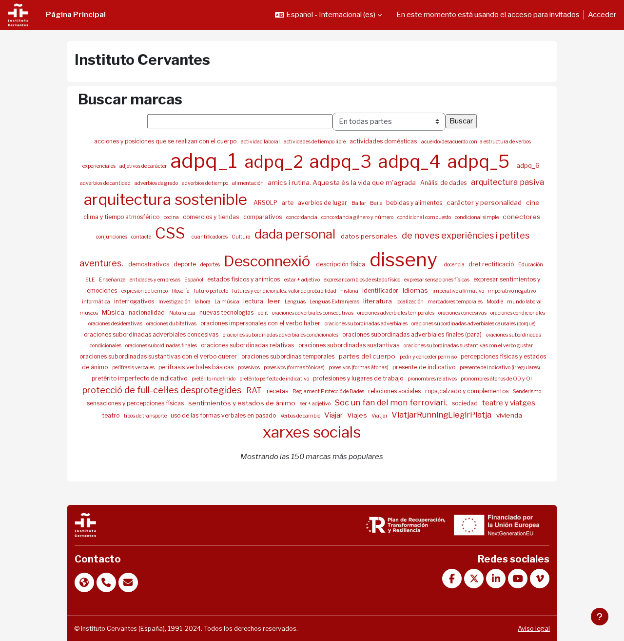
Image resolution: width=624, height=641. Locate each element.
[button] (328, 15)
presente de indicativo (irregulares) (500, 367)
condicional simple (477, 217)
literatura (378, 301)
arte (288, 202)
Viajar (334, 415)
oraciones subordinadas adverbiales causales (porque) (473, 323)
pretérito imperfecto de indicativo (140, 378)
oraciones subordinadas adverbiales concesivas (152, 334)
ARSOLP (266, 202)
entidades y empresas (155, 280)
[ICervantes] (85, 524)
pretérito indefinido (214, 379)
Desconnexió (268, 261)
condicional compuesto (424, 217)
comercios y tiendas (211, 216)
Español (194, 280)
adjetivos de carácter (143, 166)
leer (275, 301)
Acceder (602, 14)
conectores (522, 216)
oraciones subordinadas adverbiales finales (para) (412, 334)
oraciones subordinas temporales (288, 356)
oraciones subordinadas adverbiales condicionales (281, 335)
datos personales (370, 236)
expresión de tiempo (145, 291)
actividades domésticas (384, 141)
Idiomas (416, 290)
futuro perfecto (211, 291)
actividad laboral (261, 142)
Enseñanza (113, 280)
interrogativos (135, 301)
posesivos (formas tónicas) (295, 367)
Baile (376, 203)
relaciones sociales (395, 391)
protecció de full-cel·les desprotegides (162, 390)
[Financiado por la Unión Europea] (495, 524)
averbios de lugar (323, 202)
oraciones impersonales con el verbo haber (261, 323)
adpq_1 (206, 161)
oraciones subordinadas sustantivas (349, 345)
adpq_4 (411, 161)
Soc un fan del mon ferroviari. (391, 402)
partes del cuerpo (368, 356)
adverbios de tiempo (205, 183)
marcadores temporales (456, 302)
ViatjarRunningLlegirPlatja (442, 415)
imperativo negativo (512, 291)
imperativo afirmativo (458, 291)
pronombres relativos (433, 379)
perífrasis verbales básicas (196, 367)
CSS (172, 233)
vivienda (509, 415)
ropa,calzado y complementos (467, 391)
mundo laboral (524, 302)
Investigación (175, 302)
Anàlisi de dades (444, 182)
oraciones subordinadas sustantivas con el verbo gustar (468, 345)
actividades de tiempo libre (315, 142)
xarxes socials (312, 432)
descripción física (341, 264)
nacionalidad (147, 312)
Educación (530, 264)
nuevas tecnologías (227, 312)
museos (89, 313)
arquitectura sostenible (167, 199)
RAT (255, 390)
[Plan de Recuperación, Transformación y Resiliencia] (405, 524)
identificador (381, 290)
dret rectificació (491, 264)
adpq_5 (480, 161)
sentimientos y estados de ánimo (242, 403)
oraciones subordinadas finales (161, 345)
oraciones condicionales (517, 313)
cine (533, 202)
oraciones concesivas (463, 313)
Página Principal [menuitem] (76, 14)
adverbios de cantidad (106, 183)
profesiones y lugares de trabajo (359, 378)
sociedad (465, 403)
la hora (203, 302)
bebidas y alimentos (415, 202)
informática (96, 302)
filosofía (181, 291)
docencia (455, 264)
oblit (263, 313)
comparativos (263, 216)
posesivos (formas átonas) (359, 367)
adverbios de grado (157, 183)
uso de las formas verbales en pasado (224, 415)
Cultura (242, 237)
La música (227, 302)
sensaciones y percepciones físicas (136, 403)
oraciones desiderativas (115, 323)
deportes (210, 264)
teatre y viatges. (509, 403)
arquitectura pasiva (507, 182)
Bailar (359, 203)
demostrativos (149, 264)
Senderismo (527, 391)
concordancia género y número (357, 217)
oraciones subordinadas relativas (248, 345)
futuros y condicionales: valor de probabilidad (284, 291)
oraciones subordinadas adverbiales (367, 323)
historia (349, 291)
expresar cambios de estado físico (362, 280)
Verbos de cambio (300, 416)
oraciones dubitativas (171, 323)
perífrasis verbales (134, 367)
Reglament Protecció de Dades (328, 391)
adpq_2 (276, 162)
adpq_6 (528, 165)
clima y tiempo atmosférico (122, 216)
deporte (185, 264)
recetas (278, 391)
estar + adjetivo (302, 280)
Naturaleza (182, 313)
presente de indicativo (424, 367)
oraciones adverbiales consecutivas (313, 313)
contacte (141, 237)
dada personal (296, 233)
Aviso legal (534, 628)
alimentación (248, 183)
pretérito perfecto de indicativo (274, 379)
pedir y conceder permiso (429, 357)
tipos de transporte (146, 416)
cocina (172, 217)
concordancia (302, 217)
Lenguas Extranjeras (335, 302)
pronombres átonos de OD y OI (496, 379)
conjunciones (112, 237)
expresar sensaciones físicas (437, 280)
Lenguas (296, 302)
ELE (90, 280)
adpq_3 (342, 161)
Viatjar (380, 416)
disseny (405, 259)
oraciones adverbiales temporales (396, 313)
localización (410, 302)
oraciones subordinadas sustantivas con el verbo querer (158, 356)
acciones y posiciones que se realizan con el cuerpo (166, 141)
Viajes (358, 415)
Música (114, 312)
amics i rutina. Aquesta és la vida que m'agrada (342, 182)
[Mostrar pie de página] (599, 616)
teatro (111, 415)
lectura (254, 301)
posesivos (249, 367)
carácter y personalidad (485, 202)
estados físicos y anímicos (244, 279)
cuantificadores (210, 237)
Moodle (495, 302)
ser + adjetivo (316, 404)
